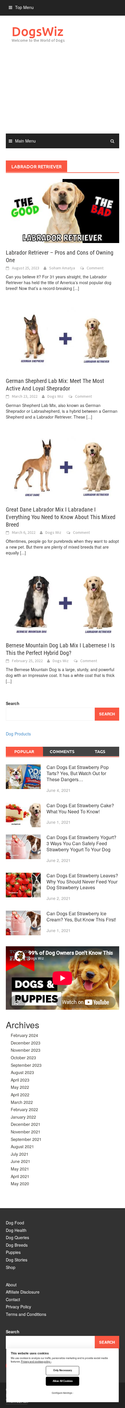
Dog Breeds (17, 1245)
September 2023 (26, 1065)
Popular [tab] (24, 751)
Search (12, 703)
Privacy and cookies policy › (36, 1361)
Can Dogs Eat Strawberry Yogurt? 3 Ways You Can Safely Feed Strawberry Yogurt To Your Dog (81, 843)
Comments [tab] (62, 751)
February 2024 (24, 1035)
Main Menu (25, 141)
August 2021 (22, 1146)
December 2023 (25, 1043)
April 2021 (20, 1176)
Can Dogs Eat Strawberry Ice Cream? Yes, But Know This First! (81, 916)
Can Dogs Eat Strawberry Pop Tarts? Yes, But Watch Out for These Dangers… (78, 773)
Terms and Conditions (26, 1314)
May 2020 (20, 1183)
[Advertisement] (62, 94)
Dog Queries (17, 1237)
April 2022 (20, 1094)
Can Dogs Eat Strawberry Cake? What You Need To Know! (80, 808)
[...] (76, 288)
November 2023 (25, 1050)
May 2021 (20, 1169)
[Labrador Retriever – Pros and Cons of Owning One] (62, 210)
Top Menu (24, 7)
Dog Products (18, 734)
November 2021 (25, 1132)
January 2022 (23, 1117)
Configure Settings (62, 1392)
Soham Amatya (62, 268)
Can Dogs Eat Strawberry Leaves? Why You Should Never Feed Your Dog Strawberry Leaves (82, 881)
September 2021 (26, 1139)
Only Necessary (62, 1370)
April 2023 (20, 1080)
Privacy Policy (18, 1307)
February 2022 (24, 1109)
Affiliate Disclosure (23, 1292)
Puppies (13, 1252)
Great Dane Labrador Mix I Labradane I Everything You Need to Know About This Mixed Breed (60, 517)
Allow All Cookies (63, 1381)
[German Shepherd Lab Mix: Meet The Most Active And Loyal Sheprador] (62, 339)
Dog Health (16, 1230)
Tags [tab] (100, 751)
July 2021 (19, 1154)
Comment (95, 268)
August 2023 (22, 1072)
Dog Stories (16, 1260)
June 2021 (20, 1161)
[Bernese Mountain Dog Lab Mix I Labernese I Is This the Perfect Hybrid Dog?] (62, 603)
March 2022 (22, 1102)
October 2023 (23, 1057)
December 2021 (25, 1124)
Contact (13, 1299)
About (11, 1285)
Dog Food (15, 1223)
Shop (10, 1267)
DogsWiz (37, 31)
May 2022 (20, 1087)
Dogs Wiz (55, 396)
